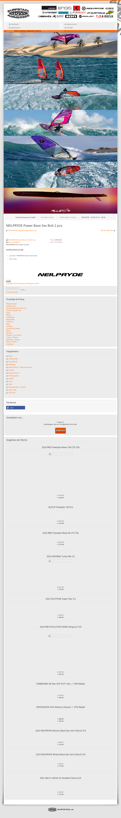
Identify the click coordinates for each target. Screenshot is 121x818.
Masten (8, 315)
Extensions (9, 322)
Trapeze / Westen (12, 337)
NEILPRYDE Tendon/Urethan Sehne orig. (22, 230)
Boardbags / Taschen (13, 339)
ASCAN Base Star (107, 230)
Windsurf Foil (11, 306)
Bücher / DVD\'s (11, 342)
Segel (8, 313)
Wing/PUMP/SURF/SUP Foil (16, 308)
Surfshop (22, 31)
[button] (15, 407)
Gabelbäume (10, 317)
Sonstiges (9, 326)
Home (16, 31)
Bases (37, 31)
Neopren (9, 333)
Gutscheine (10, 344)
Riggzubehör (30, 31)
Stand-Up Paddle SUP (13, 310)
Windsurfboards (11, 304)
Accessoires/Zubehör (13, 328)
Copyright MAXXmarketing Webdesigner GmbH (22, 283)
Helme (8, 331)
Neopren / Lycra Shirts (14, 335)
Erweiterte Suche (12, 292)
